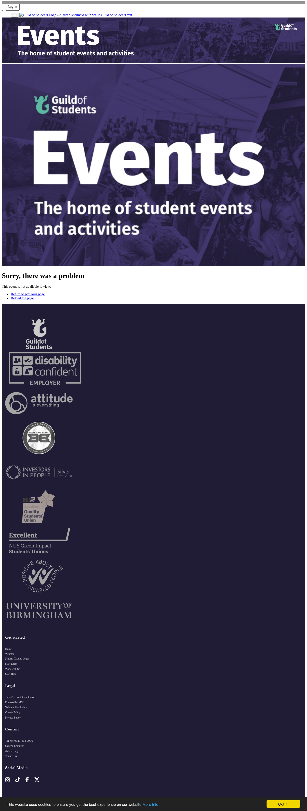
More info (150, 804)
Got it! (283, 804)
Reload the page (22, 298)
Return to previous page (28, 294)
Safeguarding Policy (16, 707)
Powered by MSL (14, 702)
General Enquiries (14, 745)
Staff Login (11, 663)
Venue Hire (11, 756)
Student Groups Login (17, 658)
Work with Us (12, 669)
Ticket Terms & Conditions (19, 697)
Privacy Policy (13, 717)
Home (8, 649)
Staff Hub (10, 673)
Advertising (11, 751)
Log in (12, 7)
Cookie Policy (12, 712)
